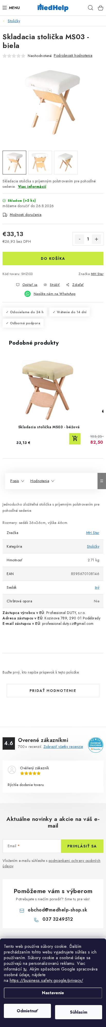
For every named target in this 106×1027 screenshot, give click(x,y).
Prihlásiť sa (82, 846)
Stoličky (93, 546)
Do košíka (53, 258)
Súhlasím (78, 1012)
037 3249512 (57, 919)
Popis (14, 480)
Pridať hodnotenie (53, 690)
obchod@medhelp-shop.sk (57, 910)
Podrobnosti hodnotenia (73, 55)
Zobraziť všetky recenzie (63, 746)
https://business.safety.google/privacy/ (46, 980)
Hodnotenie (39, 480)
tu (25, 969)
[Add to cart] (75, 438)
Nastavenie (53, 993)
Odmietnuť (27, 1011)
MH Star (97, 273)
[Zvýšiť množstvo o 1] (96, 239)
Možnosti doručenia (25, 214)
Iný (97, 587)
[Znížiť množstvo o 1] (79, 239)
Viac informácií (32, 186)
